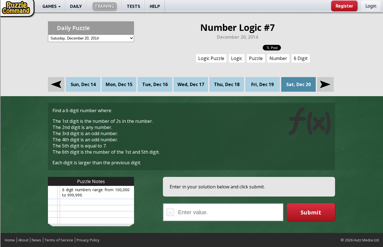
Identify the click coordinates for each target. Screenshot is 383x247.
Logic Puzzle (211, 58)
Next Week (325, 80)
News (36, 240)
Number (278, 58)
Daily (76, 6)
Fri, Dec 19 (262, 84)
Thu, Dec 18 (226, 84)
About (23, 240)
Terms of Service (59, 240)
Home (10, 240)
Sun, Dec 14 (83, 84)
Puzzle (256, 58)
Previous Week (56, 80)
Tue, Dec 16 (155, 84)
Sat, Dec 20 (298, 84)
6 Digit (301, 58)
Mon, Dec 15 (119, 84)
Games (50, 6)
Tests (133, 6)
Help (155, 6)
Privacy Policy (88, 240)
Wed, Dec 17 (190, 84)
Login (370, 6)
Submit (311, 212)
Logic (236, 58)
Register (344, 6)
